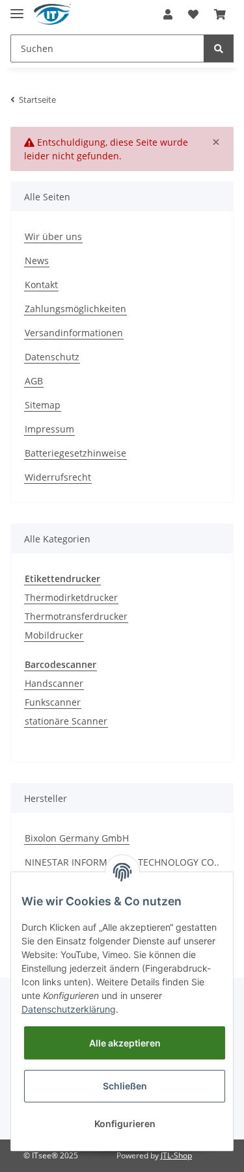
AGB (34, 381)
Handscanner (54, 683)
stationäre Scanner (66, 721)
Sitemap (43, 405)
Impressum (49, 429)
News (37, 260)
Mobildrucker (54, 635)
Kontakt (41, 284)
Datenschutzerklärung (68, 1009)
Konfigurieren (125, 1123)
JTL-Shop (176, 1155)
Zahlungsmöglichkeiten (75, 308)
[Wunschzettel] (193, 14)
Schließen (125, 1085)
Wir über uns (53, 236)
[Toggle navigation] (16, 8)
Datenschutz (52, 357)
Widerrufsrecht (58, 477)
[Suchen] (219, 48)
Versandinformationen (74, 332)
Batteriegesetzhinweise (75, 453)
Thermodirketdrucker (71, 597)
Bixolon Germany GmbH (77, 838)
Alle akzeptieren (125, 1042)
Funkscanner (53, 702)
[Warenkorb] (220, 14)
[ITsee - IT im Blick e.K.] (52, 14)
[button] (168, 14)
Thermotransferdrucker (76, 616)
